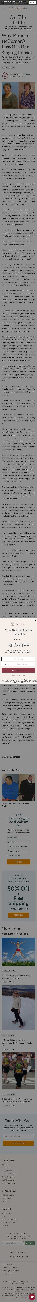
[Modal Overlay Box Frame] (18, 2)
